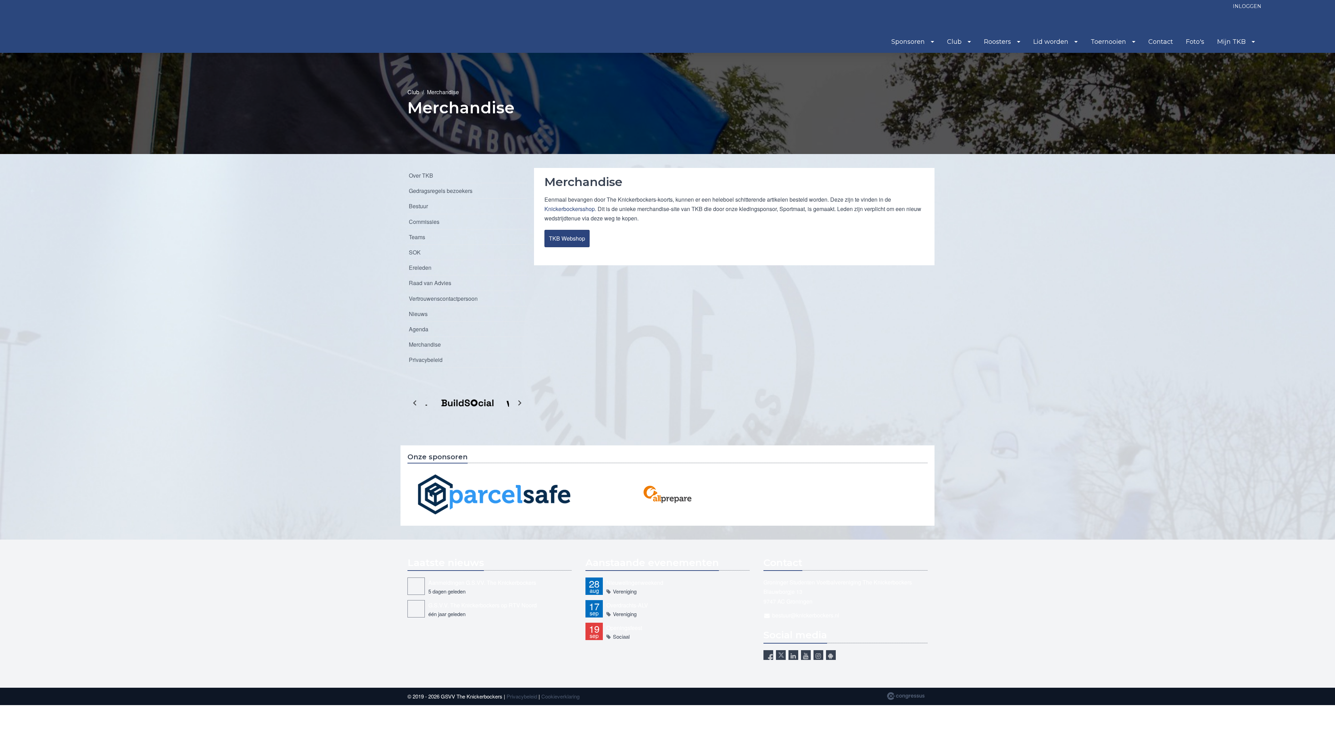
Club (954, 42)
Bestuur (418, 206)
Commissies (424, 222)
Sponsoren (908, 42)
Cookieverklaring (560, 696)
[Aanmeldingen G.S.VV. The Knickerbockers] (416, 586)
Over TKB (421, 175)
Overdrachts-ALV (627, 605)
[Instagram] (818, 655)
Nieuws (418, 314)
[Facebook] (768, 655)
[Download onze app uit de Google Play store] (831, 655)
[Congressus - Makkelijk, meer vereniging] (906, 696)
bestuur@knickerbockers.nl (805, 615)
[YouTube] (806, 655)
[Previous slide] (415, 403)
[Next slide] (519, 403)
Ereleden (420, 268)
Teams (417, 237)
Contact (1160, 42)
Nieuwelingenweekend (634, 583)
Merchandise (425, 344)
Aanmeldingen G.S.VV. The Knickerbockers (482, 583)
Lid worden (1050, 42)
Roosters (997, 42)
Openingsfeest (624, 628)
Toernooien (1108, 42)
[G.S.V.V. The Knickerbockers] (91, 27)
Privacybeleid (426, 360)
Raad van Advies (430, 283)
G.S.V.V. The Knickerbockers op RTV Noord (482, 605)
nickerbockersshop (571, 209)
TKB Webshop (567, 238)
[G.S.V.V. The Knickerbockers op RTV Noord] (416, 608)
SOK (415, 252)
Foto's (1195, 42)
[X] (781, 655)
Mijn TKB (1231, 42)
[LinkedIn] (793, 655)
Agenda (418, 329)
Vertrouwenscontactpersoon (443, 298)
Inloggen (1247, 6)
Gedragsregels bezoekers (440, 191)
